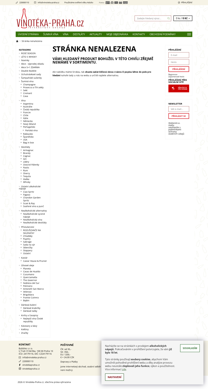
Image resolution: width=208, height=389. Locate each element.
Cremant (27, 93)
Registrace (172, 74)
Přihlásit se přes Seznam (182, 88)
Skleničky (27, 247)
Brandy (26, 153)
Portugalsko (29, 126)
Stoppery (27, 250)
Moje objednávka (117, 34)
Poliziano (27, 285)
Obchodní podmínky (163, 34)
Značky (24, 332)
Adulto (90, 2)
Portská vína (31, 130)
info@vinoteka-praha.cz (48, 2)
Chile (25, 115)
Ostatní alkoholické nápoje (30, 187)
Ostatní (27, 253)
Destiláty (79, 34)
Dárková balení (28, 304)
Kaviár (24, 257)
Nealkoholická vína (32, 219)
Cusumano (28, 274)
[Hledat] (168, 18)
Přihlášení (186, 2)
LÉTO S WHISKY (29, 56)
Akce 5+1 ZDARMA (30, 67)
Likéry (26, 161)
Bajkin (26, 300)
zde (124, 369)
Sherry (26, 173)
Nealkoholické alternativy (34, 210)
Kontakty (139, 34)
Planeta (27, 268)
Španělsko (28, 136)
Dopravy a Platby (69, 361)
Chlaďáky (27, 235)
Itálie (25, 118)
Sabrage (27, 241)
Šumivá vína (50, 34)
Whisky (26, 182)
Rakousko (28, 133)
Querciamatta (30, 277)
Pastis (26, 167)
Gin (25, 158)
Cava (25, 96)
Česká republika (31, 109)
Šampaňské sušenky (31, 77)
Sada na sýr (29, 244)
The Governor (30, 280)
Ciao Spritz (28, 191)
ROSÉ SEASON (28, 53)
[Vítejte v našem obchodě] (17, 41)
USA (25, 139)
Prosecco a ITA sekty (33, 87)
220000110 (24, 2)
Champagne (29, 84)
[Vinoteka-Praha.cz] (60, 18)
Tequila (27, 176)
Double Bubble (28, 70)
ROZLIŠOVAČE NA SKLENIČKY (32, 231)
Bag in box (28, 142)
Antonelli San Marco (33, 288)
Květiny (25, 329)
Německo (28, 121)
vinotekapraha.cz (31, 364)
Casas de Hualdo (31, 271)
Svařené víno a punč (33, 206)
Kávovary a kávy (29, 325)
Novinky (25, 60)
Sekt (25, 90)
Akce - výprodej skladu (32, 63)
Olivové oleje (27, 265)
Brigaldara (28, 294)
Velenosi (27, 291)
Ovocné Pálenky (31, 164)
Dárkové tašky (30, 310)
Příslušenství (27, 227)
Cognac (27, 156)
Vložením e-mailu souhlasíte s (176, 128)
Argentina (28, 103)
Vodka (26, 179)
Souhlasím (190, 348)
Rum (25, 170)
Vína (65, 34)
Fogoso (26, 194)
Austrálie (27, 106)
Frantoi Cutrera (31, 297)
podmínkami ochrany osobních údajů (176, 131)
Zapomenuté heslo (176, 76)
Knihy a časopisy (29, 315)
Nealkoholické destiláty (35, 222)
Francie (27, 112)
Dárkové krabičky (31, 308)
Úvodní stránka (28, 34)
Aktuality (96, 34)
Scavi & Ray (29, 203)
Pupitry (26, 238)
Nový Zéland (29, 124)
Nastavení (114, 377)
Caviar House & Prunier (35, 260)
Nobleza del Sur (31, 283)
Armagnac (28, 150)
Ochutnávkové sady (31, 74)
